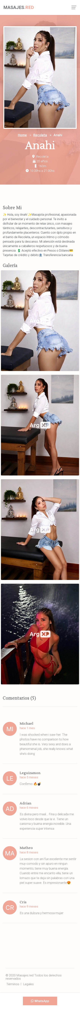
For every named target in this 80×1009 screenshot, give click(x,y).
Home (22, 135)
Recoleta (40, 135)
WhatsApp (41, 1001)
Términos (12, 984)
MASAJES (18, 7)
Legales (28, 984)
